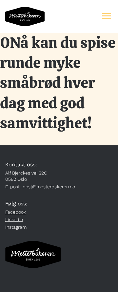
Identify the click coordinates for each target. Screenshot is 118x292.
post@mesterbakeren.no (49, 186)
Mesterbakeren (25, 16)
